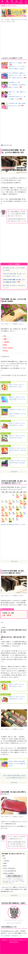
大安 (4, 858)
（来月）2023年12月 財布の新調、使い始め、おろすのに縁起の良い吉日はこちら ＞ (14, 776)
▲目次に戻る (14, 471)
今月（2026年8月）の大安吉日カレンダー (12, 935)
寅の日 (5, 865)
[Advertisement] (14, 39)
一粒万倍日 (6, 860)
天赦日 (5, 863)
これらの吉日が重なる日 (9, 871)
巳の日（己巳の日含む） (9, 868)
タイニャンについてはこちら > (14, 923)
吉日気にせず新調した (9, 873)
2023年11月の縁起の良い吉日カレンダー (12, 524)
